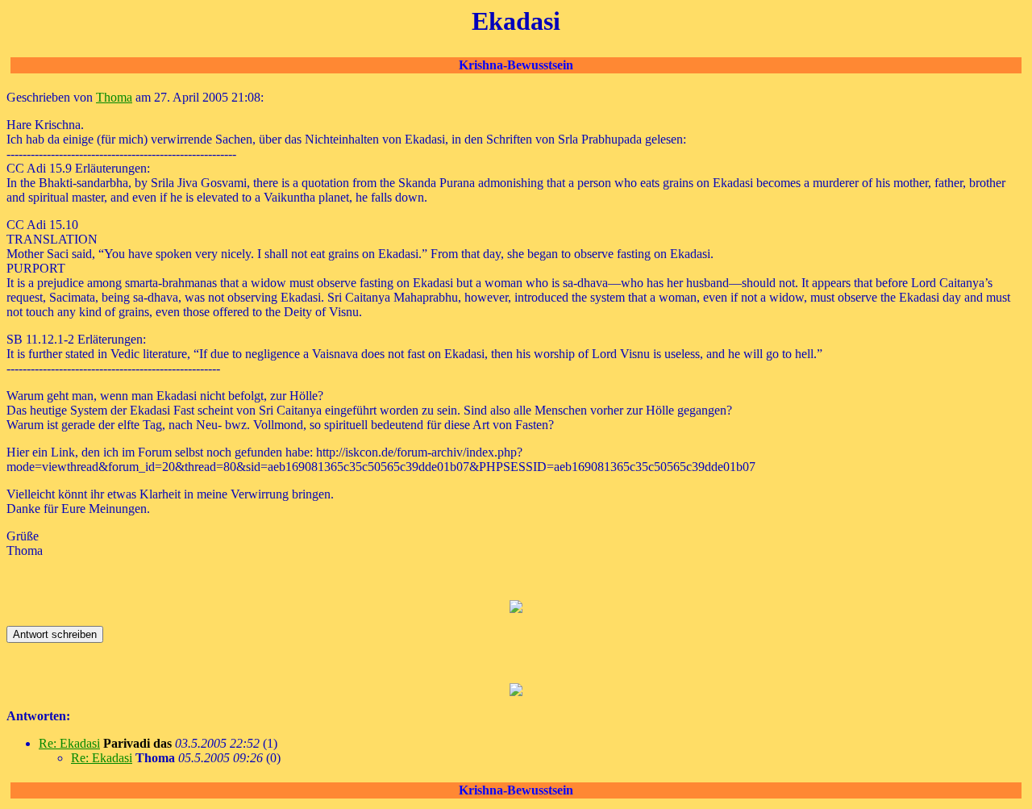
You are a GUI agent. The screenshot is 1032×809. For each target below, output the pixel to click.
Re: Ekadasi (69, 743)
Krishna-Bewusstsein (516, 65)
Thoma (114, 97)
